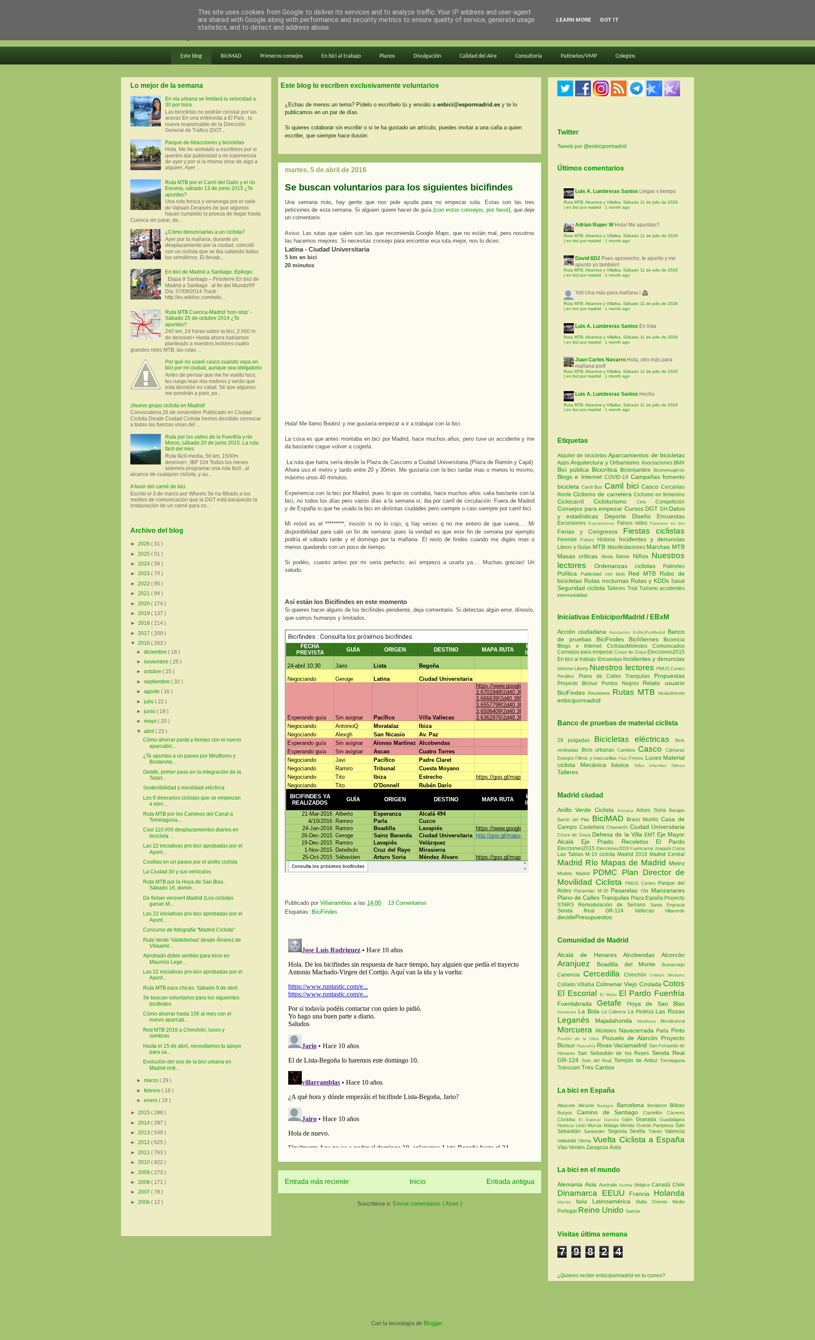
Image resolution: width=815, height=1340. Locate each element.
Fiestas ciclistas (654, 530)
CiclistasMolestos (627, 646)
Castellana (593, 827)
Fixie (622, 758)
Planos (387, 56)
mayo (151, 721)
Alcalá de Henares (590, 954)
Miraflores (648, 1021)
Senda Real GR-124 (596, 911)
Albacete (567, 1105)
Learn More (573, 20)
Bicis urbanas (598, 750)
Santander (596, 1131)
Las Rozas (670, 1011)
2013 (144, 1133)
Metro (677, 863)
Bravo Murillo (644, 819)
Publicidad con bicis (605, 573)
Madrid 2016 (633, 854)
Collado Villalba (576, 985)
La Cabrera (614, 1011)
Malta (644, 1201)
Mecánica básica (604, 764)
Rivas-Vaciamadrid (623, 1045)
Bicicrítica (606, 469)
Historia (607, 540)
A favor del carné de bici (157, 487)
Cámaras (675, 750)
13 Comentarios (407, 903)
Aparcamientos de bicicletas (646, 455)
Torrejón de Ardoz (637, 1060)
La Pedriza (642, 1012)
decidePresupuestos (584, 917)
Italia (584, 1202)
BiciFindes (324, 912)
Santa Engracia (667, 904)
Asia (592, 1184)
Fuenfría (669, 993)
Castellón (655, 1112)
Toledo (656, 1131)
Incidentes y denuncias (652, 539)
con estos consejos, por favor (472, 210)
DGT (652, 508)
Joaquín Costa (670, 848)
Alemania (571, 1184)
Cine (646, 501)
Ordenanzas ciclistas (628, 565)
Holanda (669, 1193)
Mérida (628, 1125)
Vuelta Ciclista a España (639, 1139)
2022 (144, 584)
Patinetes (674, 566)
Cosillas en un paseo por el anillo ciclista (190, 862)
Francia (641, 1193)
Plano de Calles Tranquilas (614, 676)
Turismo (649, 588)
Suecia (633, 1211)
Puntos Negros (620, 683)
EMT (650, 835)
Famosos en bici (667, 523)
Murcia (595, 1125)
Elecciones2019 (613, 848)
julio (149, 702)
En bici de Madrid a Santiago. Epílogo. (209, 272)
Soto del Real (598, 1060)
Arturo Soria (652, 810)
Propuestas (669, 675)
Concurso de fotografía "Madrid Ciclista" (189, 930)
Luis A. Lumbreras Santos (606, 191)
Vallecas (650, 911)
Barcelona (632, 1105)
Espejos (565, 758)
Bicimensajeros (669, 470)
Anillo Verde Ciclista (587, 809)
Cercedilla (603, 973)
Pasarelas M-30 (592, 890)
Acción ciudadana (581, 631)
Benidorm (658, 1105)
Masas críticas (579, 556)
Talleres (617, 588)
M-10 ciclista (601, 854)
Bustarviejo (673, 964)
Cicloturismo (614, 501)
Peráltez (565, 676)
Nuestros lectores (622, 667)
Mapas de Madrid (635, 862)
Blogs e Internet (580, 476)
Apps (563, 463)
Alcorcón (673, 954)
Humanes (567, 1012)
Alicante (587, 1105)
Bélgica (643, 1184)
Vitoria (585, 1140)
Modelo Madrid (575, 873)
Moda (608, 556)
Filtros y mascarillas (596, 758)
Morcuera (576, 1029)
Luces (653, 757)
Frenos (636, 758)
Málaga (612, 1125)
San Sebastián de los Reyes (615, 1053)
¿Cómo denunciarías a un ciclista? (205, 232)
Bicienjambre (636, 470)
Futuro (588, 539)
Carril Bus (593, 487)
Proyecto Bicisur (577, 683)
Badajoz (606, 1105)
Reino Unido (602, 1210)
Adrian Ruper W (594, 225)
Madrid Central (667, 854)
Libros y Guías (575, 547)
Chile (678, 1185)
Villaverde (675, 910)
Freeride (568, 540)
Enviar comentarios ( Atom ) (427, 1203)
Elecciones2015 (666, 652)
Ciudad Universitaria (657, 826)
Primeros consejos (281, 56)
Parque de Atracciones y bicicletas (204, 142)
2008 (144, 1182)
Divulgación (427, 56)
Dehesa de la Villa (618, 834)
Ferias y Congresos (590, 531)
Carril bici (622, 485)
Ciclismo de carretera (603, 494)
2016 (144, 643)
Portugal (567, 1211)
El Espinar (591, 1119)
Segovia (619, 1131)
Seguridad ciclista (582, 588)
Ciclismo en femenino (659, 495)
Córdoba (568, 1119)
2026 (144, 544)
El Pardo (670, 841)
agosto (152, 691)
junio (150, 711)
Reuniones (599, 693)
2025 (144, 554)
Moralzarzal (672, 1021)
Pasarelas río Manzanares (648, 890)
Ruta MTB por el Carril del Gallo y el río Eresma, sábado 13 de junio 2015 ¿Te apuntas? (210, 188)
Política (569, 573)
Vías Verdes (571, 1147)
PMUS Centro (670, 668)
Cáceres (676, 1112)
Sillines (678, 765)
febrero (153, 1091)
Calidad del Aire (478, 56)
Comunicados (668, 646)
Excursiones (572, 523)
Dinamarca (579, 1193)
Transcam (569, 1068)
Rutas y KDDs (651, 580)
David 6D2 (587, 258)
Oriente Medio (668, 1201)
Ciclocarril (575, 501)
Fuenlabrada (577, 1003)
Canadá (662, 1185)
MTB (600, 546)
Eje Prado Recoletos (618, 841)
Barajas (677, 810)
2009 (144, 1172)
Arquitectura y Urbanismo (605, 462)
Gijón (629, 1119)
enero (151, 1100)
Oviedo (644, 1125)
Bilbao (677, 1105)
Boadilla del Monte (629, 964)
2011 (144, 1152)
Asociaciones (657, 463)
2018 (144, 623)
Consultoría (528, 56)
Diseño (644, 516)
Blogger (433, 1323)
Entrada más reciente (317, 1181)
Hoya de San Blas (656, 1003)
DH (664, 509)
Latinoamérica (614, 1201)
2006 (144, 1202)
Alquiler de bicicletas (582, 456)
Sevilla (639, 1131)
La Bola (590, 1011)
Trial (633, 588)
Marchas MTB (665, 546)
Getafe (612, 1003)
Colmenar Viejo (617, 984)
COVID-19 (617, 477)
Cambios (626, 750)
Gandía (613, 1119)
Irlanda (566, 1202)
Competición (670, 502)
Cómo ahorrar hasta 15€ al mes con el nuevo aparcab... (187, 1017)
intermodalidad (572, 595)
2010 (144, 1162)
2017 (144, 633)
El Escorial (578, 993)
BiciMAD (231, 56)
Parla (663, 1031)
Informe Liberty (572, 668)
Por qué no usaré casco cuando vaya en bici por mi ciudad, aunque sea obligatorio (213, 365)
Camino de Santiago (610, 1112)
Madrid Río (579, 862)
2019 (144, 613)
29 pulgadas (573, 740)
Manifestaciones (627, 547)
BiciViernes (643, 639)
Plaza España (647, 898)
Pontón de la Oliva (579, 1038)
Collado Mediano (667, 975)
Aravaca (626, 810)
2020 (144, 604)
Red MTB (644, 573)
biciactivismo (671, 693)
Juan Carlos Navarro (600, 360)
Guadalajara (672, 1119)
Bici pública (574, 469)
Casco (651, 486)
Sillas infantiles (650, 765)
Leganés (576, 1019)
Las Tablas (571, 854)
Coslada (651, 984)
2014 (144, 1123)
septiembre (157, 682)
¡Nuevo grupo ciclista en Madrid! (167, 405)
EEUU (616, 1193)
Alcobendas (642, 954)
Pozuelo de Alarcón (631, 1038)
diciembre (156, 652)
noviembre (157, 662)
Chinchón (637, 975)
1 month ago (617, 207)
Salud (678, 581)
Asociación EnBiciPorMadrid (637, 632)
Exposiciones (602, 523)
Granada (648, 1119)
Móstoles (607, 1031)
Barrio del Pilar (574, 819)
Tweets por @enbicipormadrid (592, 146)
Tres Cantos (598, 1067)
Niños (642, 556)
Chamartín (618, 827)
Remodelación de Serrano (614, 905)
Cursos (635, 508)
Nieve (624, 556)
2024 (144, 564)
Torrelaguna (672, 1060)
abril (149, 731)
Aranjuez (577, 963)
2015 (144, 1113)
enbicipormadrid (579, 700)
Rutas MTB (634, 692)
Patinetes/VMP (579, 56)
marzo (152, 1080)
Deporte (618, 516)
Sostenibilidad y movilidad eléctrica (184, 788)
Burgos (567, 1112)
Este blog (191, 56)
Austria (627, 1185)
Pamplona (664, 1125)
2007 (144, 1192)
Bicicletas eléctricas (631, 739)
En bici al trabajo (341, 56)
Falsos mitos (633, 523)
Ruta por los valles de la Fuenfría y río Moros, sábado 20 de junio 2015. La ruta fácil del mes (212, 443)
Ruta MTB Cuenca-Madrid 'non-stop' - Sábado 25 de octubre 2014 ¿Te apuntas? (208, 318)
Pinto (678, 1030)
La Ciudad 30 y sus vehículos (177, 872)
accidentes (672, 588)
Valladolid (567, 1140)
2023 (144, 573)
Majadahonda (616, 1020)
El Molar (609, 994)
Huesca (566, 1125)
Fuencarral (642, 848)
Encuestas (671, 516)
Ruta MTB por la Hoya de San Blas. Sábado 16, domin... (184, 885)
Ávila (615, 1147)
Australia (609, 1184)
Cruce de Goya (630, 652)
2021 (144, 593)
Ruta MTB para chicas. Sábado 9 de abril (190, 988)
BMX (679, 463)
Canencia (570, 975)
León (582, 1125)
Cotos (674, 983)
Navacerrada (638, 1030)
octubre (153, 671)
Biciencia (674, 640)
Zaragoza (598, 1147)
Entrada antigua (510, 1181)
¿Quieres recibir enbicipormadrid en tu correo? (611, 1275)
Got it (609, 20)
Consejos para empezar (590, 508)
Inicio (418, 1181)
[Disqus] (409, 1041)
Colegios (625, 56)
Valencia (675, 1131)
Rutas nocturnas (607, 580)
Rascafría (587, 1045)
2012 (144, 1142)
